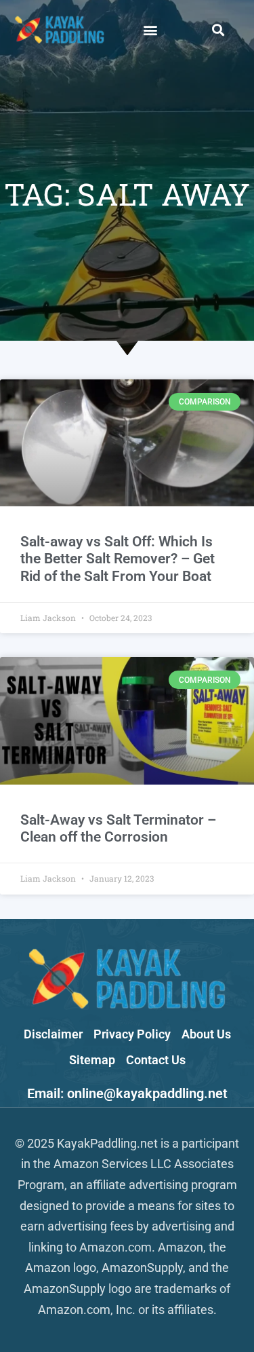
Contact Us (156, 1060)
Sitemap (92, 1060)
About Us (206, 1034)
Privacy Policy (132, 1034)
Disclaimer (53, 1034)
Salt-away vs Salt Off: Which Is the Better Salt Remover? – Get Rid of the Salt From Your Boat (117, 558)
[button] (150, 29)
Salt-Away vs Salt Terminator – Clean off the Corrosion (118, 828)
